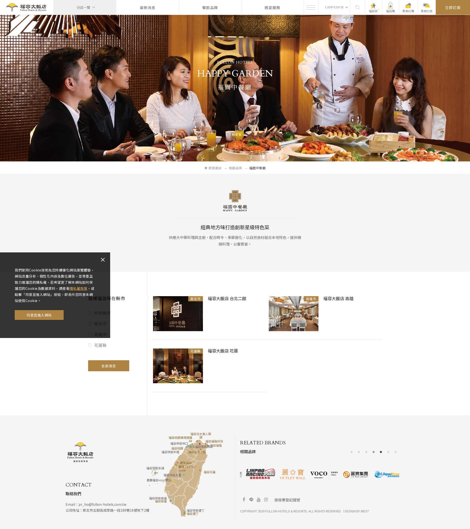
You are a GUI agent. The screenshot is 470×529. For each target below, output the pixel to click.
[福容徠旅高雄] (171, 500)
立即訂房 (453, 7)
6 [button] (388, 452)
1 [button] (351, 452)
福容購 (390, 11)
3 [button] (366, 452)
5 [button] (381, 452)
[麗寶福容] (177, 462)
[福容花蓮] (200, 470)
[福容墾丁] (184, 513)
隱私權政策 (78, 288)
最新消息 (147, 7)
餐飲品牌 (210, 7)
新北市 (100, 323)
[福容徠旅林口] (190, 445)
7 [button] (396, 452)
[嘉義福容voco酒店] (173, 482)
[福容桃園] (188, 446)
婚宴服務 (272, 7)
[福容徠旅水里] (184, 475)
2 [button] (359, 452)
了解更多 (235, 134)
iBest (365, 511)
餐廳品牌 (235, 168)
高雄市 (100, 334)
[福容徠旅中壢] (186, 447)
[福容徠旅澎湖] (155, 472)
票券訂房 (427, 11)
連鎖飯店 (215, 168)
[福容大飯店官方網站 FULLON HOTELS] (26, 7)
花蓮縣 (100, 345)
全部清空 (108, 365)
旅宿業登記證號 (287, 499)
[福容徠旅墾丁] (184, 512)
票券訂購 (408, 11)
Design (350, 511)
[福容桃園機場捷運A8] (192, 444)
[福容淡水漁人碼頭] (197, 441)
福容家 (373, 11)
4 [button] (374, 452)
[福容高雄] (171, 501)
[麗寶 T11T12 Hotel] (176, 465)
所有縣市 (102, 313)
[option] (256, 474)
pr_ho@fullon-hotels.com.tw (102, 504)
